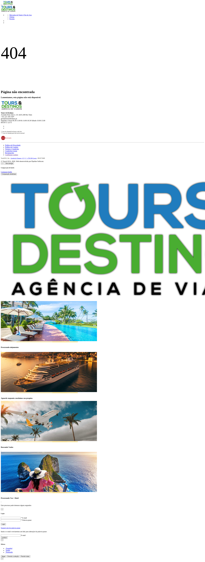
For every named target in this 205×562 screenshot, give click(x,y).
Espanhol (8, 548)
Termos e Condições (12, 149)
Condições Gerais (11, 151)
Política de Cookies (11, 147)
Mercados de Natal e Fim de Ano (20, 15)
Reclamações (9, 153)
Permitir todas (25, 556)
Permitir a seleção (13, 556)
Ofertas (11, 17)
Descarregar (9, 163)
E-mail (23, 535)
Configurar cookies (11, 155)
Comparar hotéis (6, 172)
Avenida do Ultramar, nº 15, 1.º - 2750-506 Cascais (24, 158)
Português (9, 552)
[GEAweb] (8, 4)
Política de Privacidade (12, 145)
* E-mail (24, 518)
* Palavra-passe (26, 520)
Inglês (7, 550)
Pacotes (12, 19)
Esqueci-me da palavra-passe (10, 528)
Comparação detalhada (9, 174)
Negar (3, 556)
